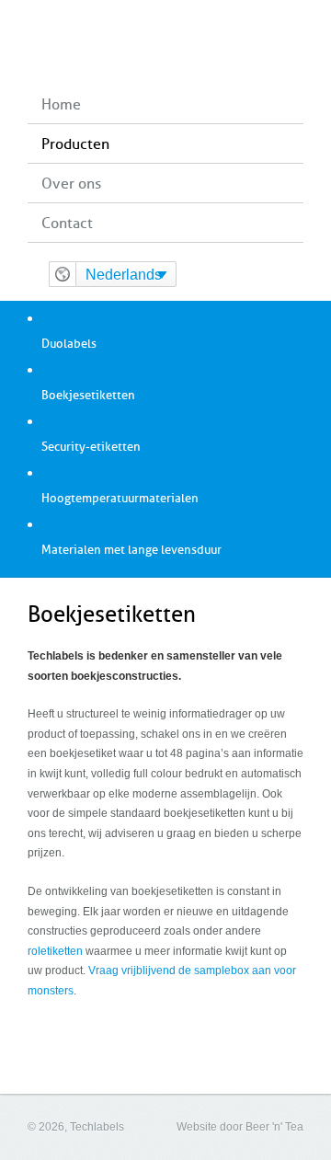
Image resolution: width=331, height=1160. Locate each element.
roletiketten (55, 951)
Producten (75, 144)
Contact (67, 223)
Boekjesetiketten (88, 395)
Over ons (71, 183)
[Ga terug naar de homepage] (166, 42)
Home (61, 104)
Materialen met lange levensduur (131, 550)
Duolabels (69, 343)
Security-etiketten (91, 447)
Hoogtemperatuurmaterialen (120, 498)
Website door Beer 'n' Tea (240, 1126)
